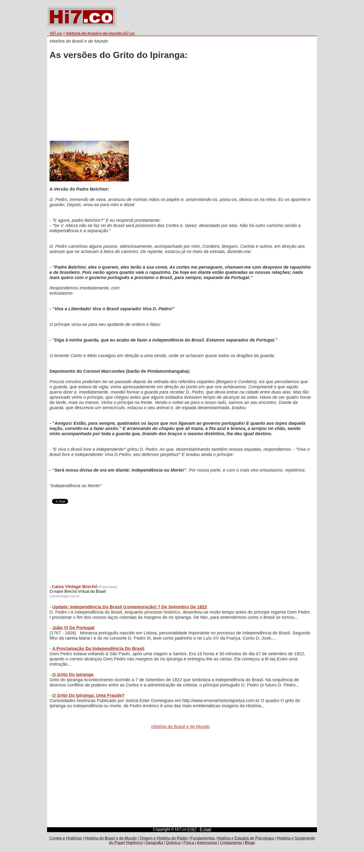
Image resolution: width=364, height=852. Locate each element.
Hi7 (193, 829)
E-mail (205, 829)
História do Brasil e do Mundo (180, 726)
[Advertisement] (181, 101)
